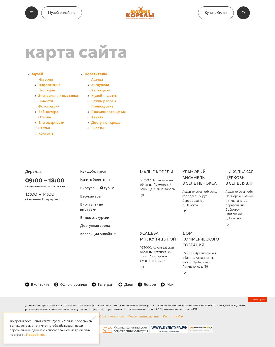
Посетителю (96, 74)
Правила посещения (108, 112)
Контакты (46, 133)
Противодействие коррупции (104, 316)
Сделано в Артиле (257, 299)
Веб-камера (48, 112)
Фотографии (48, 106)
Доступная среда (105, 123)
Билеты (97, 128)
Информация (49, 85)
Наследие (46, 90)
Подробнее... (36, 335)
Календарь (100, 90)
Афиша (97, 79)
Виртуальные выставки (91, 207)
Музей (37, 74)
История (45, 79)
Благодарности (51, 123)
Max (170, 284)
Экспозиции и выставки (58, 96)
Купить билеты (93, 179)
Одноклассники (73, 284)
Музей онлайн (60, 13)
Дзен (128, 284)
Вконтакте (40, 284)
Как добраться (93, 171)
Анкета (97, 117)
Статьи (44, 128)
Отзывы (45, 117)
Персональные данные (143, 316)
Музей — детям (104, 96)
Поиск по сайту (173, 316)
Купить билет (216, 13)
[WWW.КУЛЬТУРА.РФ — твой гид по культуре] (169, 330)
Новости (45, 101)
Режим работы (103, 101)
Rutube (150, 284)
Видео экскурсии (94, 217)
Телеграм (105, 284)
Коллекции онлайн (96, 234)
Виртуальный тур (95, 188)
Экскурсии (100, 85)
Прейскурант (102, 106)
